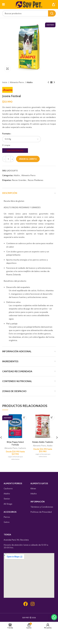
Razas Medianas (35, 180)
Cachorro (22, 448)
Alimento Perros (13, 483)
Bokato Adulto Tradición (42, 442)
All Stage (8, 504)
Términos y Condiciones (41, 506)
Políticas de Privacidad (41, 512)
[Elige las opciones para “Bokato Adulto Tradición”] (51, 417)
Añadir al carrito (28, 159)
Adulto (30, 82)
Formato (6, 133)
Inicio (5, 82)
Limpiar (7, 145)
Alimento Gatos (39, 483)
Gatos (7, 522)
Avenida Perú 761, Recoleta (16, 539)
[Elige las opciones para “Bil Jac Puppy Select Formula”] (24, 417)
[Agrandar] (7, 69)
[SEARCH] (52, 13)
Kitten (33, 488)
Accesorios (10, 512)
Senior (7, 498)
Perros (7, 517)
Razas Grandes (19, 180)
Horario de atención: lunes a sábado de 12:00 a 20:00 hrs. (26, 546)
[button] (54, 617)
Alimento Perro (17, 82)
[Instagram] (32, 604)
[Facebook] (25, 604)
